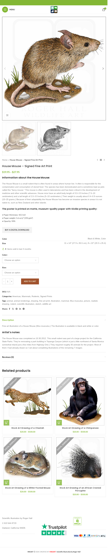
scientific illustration (25, 304)
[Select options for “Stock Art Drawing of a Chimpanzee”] (59, 422)
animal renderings (22, 301)
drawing (34, 301)
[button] (5, 68)
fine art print (44, 301)
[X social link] (13, 309)
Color (4, 255)
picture (87, 301)
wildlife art (46, 304)
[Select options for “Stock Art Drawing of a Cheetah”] (6, 422)
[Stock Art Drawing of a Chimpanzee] (80, 401)
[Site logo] (54, 9)
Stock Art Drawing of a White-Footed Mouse (27, 487)
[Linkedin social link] (20, 309)
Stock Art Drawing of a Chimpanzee (80, 428)
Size (4, 267)
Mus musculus (76, 301)
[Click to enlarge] (7, 115)
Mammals (26, 296)
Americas (16, 296)
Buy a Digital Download (17, 230)
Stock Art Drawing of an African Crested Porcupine (80, 489)
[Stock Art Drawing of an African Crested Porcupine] (80, 461)
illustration (55, 301)
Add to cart (30, 281)
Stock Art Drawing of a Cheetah (27, 428)
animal (10, 301)
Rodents (35, 296)
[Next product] (104, 160)
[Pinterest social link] (16, 309)
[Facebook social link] (9, 309)
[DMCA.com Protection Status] (77, 521)
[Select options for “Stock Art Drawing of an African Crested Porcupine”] (59, 482)
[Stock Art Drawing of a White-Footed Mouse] (28, 461)
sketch (38, 304)
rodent (13, 304)
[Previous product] (97, 160)
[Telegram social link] (23, 309)
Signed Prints (46, 296)
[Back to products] (101, 160)
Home (4, 160)
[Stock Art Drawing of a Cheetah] (28, 401)
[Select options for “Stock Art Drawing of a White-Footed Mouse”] (6, 482)
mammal (65, 301)
